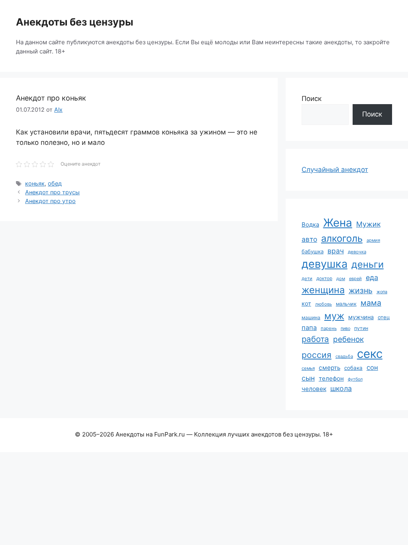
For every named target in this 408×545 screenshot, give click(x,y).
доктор (324, 278)
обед (55, 183)
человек (314, 389)
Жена (337, 222)
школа (341, 388)
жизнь (361, 290)
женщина (323, 290)
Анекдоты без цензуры (74, 22)
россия (317, 355)
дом (340, 278)
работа (315, 339)
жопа (382, 291)
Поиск (312, 99)
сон (372, 367)
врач (336, 251)
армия (373, 240)
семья (308, 368)
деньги (367, 264)
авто (309, 239)
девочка (357, 252)
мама (371, 303)
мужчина (361, 317)
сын (308, 378)
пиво (345, 328)
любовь (323, 304)
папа (309, 328)
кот (306, 303)
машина (311, 317)
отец (384, 317)
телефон (331, 378)
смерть (329, 367)
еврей (355, 278)
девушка (324, 264)
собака (353, 368)
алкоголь (342, 238)
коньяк (35, 183)
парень (329, 328)
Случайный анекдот (335, 170)
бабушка (313, 251)
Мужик (368, 224)
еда (372, 277)
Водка (310, 224)
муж (334, 316)
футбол (355, 379)
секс (369, 354)
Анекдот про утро (50, 200)
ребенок (348, 339)
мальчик (346, 304)
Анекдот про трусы (52, 192)
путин (361, 328)
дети (307, 278)
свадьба (344, 356)
